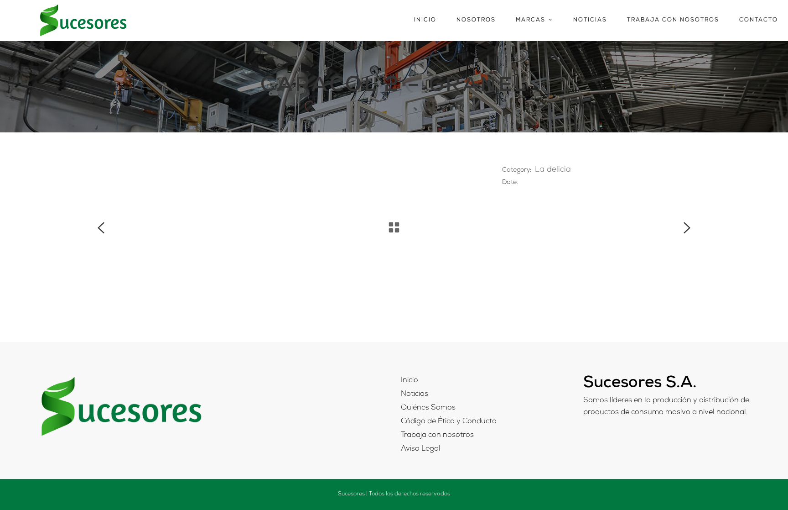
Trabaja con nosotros (437, 435)
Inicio (409, 380)
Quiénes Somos (428, 408)
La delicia (553, 170)
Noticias (414, 394)
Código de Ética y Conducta (449, 422)
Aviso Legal (421, 449)
